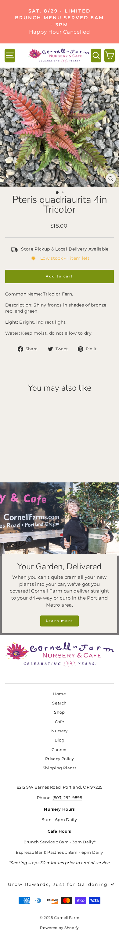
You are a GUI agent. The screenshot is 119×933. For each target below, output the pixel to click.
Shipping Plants (59, 768)
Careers (59, 749)
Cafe (59, 721)
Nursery (59, 731)
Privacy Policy (59, 758)
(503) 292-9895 (67, 797)
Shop (59, 712)
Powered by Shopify (59, 927)
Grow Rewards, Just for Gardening (58, 884)
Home (59, 694)
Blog (59, 740)
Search (59, 703)
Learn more (59, 621)
